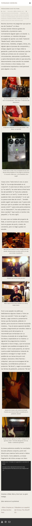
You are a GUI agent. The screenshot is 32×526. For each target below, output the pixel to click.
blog (12, 15)
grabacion (19, 18)
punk (13, 20)
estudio (21, 16)
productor (8, 20)
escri (17, 16)
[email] (9, 522)
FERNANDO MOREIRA (9, 3)
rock (21, 20)
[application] (16, 476)
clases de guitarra (24, 15)
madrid (3, 20)
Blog (9, 13)
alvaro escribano (5, 15)
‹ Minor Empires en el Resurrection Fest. (7, 510)
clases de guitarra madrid (8, 16)
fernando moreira (11, 18)
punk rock (17, 20)
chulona (16, 15)
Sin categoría (14, 13)
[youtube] (2, 522)
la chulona (26, 18)
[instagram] (6, 522)
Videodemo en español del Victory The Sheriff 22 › (22, 510)
